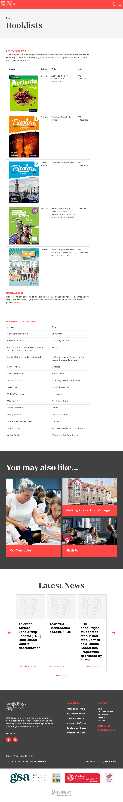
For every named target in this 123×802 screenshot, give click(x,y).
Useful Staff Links (76, 733)
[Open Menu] (119, 4)
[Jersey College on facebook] (8, 739)
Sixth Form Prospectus (78, 718)
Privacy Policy (13, 756)
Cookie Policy (27, 756)
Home (10, 18)
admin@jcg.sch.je (106, 730)
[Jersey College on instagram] (15, 739)
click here (18, 303)
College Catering (76, 709)
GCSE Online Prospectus (79, 714)
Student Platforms (76, 723)
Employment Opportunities (80, 728)
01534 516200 (104, 726)
